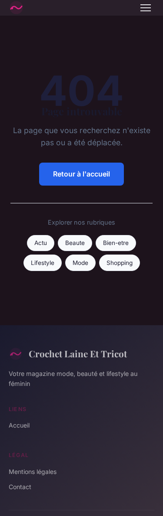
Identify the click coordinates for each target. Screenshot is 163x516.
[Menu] (145, 8)
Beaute (75, 242)
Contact (20, 486)
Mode (80, 262)
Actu (40, 242)
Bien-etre (116, 242)
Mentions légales (33, 471)
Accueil (19, 425)
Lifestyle (42, 262)
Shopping (119, 262)
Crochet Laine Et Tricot (78, 353)
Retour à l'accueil (81, 174)
